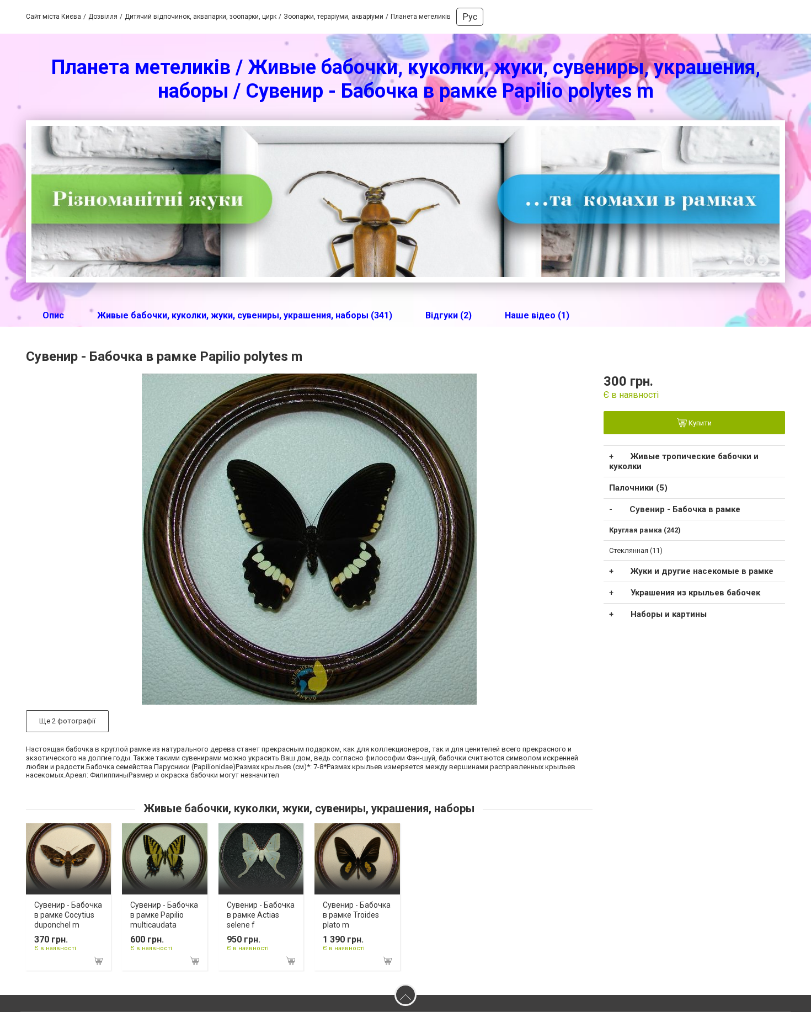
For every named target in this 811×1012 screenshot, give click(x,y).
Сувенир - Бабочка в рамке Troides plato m (357, 915)
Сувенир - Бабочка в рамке (684, 509)
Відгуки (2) (448, 315)
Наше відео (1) (537, 315)
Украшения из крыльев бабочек (695, 593)
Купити (699, 423)
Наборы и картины (669, 614)
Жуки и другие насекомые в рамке (702, 571)
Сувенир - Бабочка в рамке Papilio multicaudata (164, 915)
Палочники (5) (638, 488)
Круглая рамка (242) (645, 530)
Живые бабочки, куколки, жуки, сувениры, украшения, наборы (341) (244, 315)
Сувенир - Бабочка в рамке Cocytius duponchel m (68, 915)
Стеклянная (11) (636, 550)
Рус (469, 17)
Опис (53, 315)
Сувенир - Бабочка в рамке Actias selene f (261, 915)
